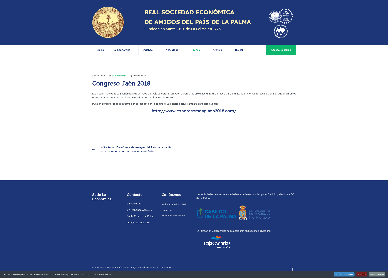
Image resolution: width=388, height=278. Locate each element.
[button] (124, 50)
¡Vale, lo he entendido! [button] (344, 274)
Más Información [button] (377, 274)
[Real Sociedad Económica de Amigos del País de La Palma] (108, 22)
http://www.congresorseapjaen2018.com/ (194, 110)
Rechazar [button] (362, 274)
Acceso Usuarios (281, 49)
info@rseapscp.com (138, 222)
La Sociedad (134, 203)
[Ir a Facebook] (292, 269)
